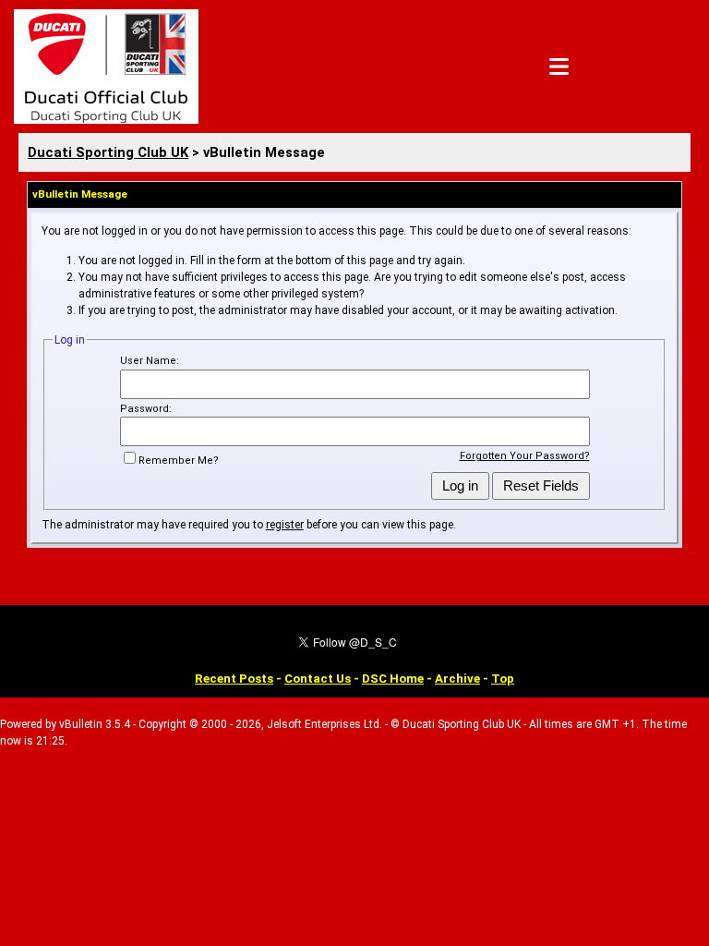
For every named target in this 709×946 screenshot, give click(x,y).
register (285, 524)
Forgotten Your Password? (525, 456)
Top (502, 678)
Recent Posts (234, 678)
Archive (457, 678)
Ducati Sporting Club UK (108, 152)
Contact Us (317, 678)
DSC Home (393, 678)
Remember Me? (178, 461)
